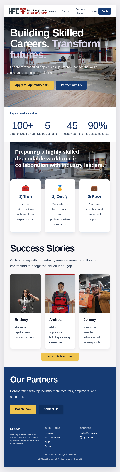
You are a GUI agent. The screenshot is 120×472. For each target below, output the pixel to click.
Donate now (23, 409)
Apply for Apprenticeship (32, 85)
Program (51, 11)
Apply (105, 11)
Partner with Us (71, 85)
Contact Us (51, 409)
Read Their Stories (60, 356)
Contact (94, 11)
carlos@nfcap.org (89, 433)
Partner (48, 446)
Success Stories (80, 11)
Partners (65, 11)
